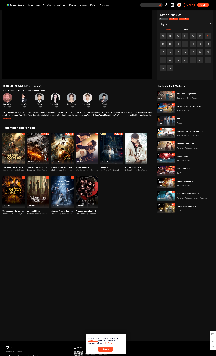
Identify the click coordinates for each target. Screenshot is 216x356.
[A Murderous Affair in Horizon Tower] (87, 192)
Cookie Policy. (107, 343)
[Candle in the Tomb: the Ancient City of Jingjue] (63, 148)
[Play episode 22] (163, 60)
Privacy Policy (93, 341)
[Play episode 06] (200, 36)
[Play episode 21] (208, 52)
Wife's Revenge (82, 167)
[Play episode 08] (163, 44)
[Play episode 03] (178, 36)
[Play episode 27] (200, 60)
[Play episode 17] (178, 52)
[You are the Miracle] (136, 148)
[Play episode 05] (193, 36)
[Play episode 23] (170, 60)
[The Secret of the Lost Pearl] (13, 148)
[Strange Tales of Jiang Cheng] (63, 192)
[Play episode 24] (178, 60)
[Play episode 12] (193, 44)
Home (30, 5)
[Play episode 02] (170, 36)
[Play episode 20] (200, 52)
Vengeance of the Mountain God (16, 211)
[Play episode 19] (193, 52)
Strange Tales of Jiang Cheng (64, 211)
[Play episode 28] (208, 60)
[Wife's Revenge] (87, 148)
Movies (72, 5)
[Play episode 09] (170, 44)
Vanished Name (33, 211)
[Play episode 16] (170, 52)
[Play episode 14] (208, 44)
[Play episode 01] (163, 36)
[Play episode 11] (185, 44)
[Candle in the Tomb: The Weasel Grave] (38, 148)
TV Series (83, 5)
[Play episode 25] (185, 60)
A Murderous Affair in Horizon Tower (91, 211)
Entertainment (60, 5)
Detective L (105, 167)
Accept (106, 349)
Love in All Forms (43, 5)
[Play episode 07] (208, 36)
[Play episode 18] (185, 52)
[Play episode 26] (193, 60)
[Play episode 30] (170, 68)
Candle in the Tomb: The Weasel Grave (43, 167)
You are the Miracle (133, 167)
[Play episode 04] (185, 36)
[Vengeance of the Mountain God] (13, 192)
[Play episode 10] (178, 44)
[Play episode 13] (200, 44)
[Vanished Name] (38, 192)
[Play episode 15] (163, 52)
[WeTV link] (15, 5)
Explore (105, 5)
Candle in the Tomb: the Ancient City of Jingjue (72, 167)
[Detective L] (111, 148)
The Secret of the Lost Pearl (14, 167)
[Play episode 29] (163, 68)
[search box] (160, 5)
